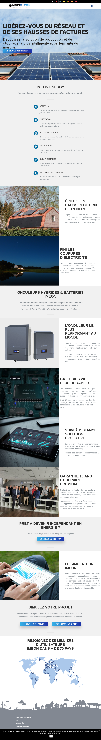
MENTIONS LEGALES (22, 726)
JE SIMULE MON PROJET (17, 51)
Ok (51, 736)
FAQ (17, 720)
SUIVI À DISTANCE (48, 159)
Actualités (20, 723)
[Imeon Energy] (19, 6)
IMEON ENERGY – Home (23, 717)
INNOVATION (45, 119)
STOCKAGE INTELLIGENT (51, 172)
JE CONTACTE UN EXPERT (67, 624)
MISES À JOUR (46, 146)
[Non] (99, 730)
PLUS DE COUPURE (49, 132)
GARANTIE (44, 106)
